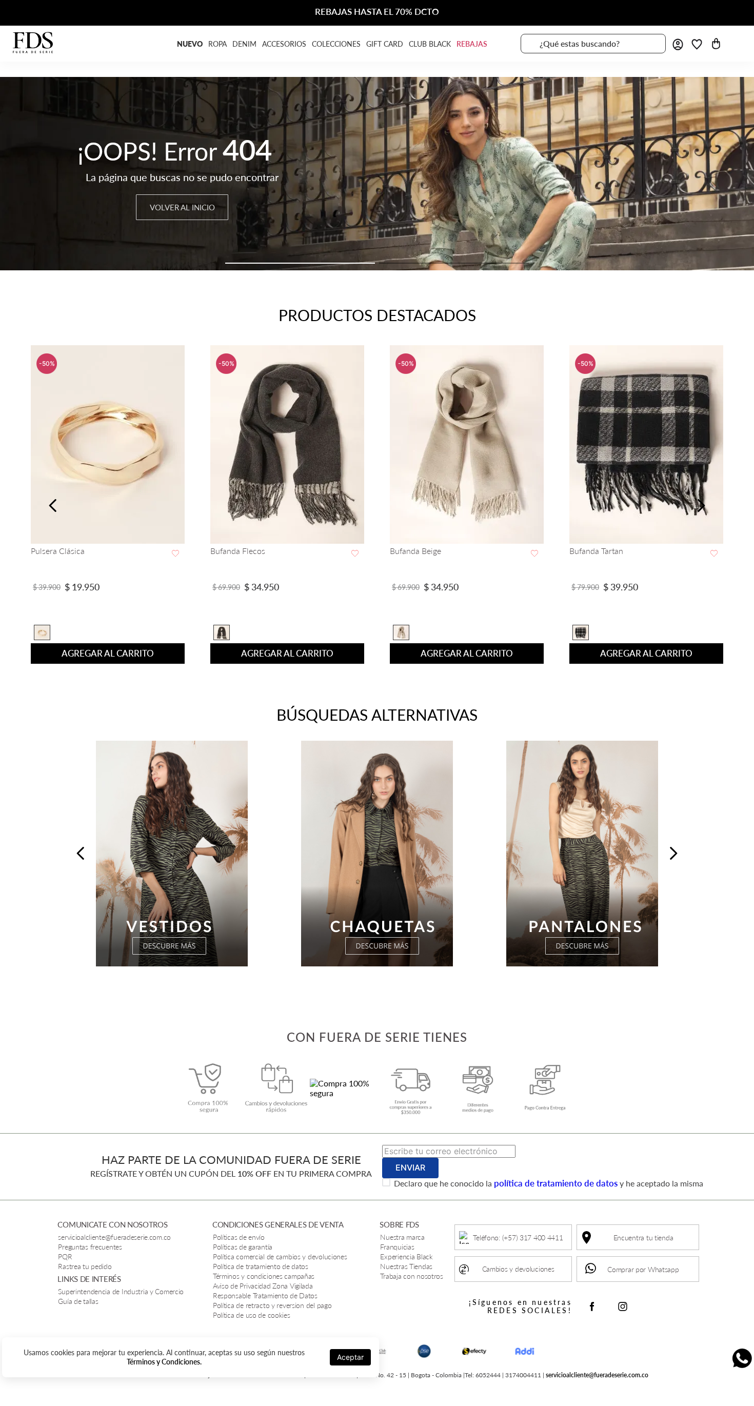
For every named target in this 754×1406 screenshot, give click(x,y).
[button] (300, 263)
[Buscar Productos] (652, 43)
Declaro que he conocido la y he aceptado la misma (548, 1183)
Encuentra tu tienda (643, 1237)
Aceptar (350, 1357)
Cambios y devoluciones (518, 1268)
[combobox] (593, 43)
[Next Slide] (700, 505)
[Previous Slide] (53, 505)
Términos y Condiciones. (164, 1361)
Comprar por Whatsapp (643, 1269)
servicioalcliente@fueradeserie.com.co (597, 1375)
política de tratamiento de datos (556, 1183)
